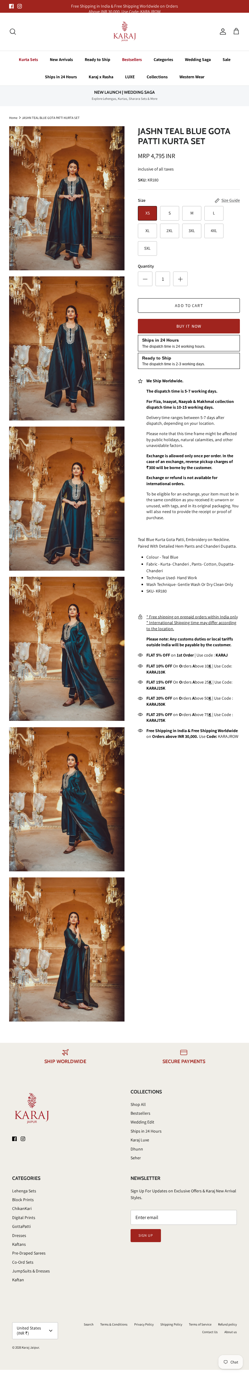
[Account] (222, 31)
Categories (163, 59)
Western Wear (191, 76)
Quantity (146, 266)
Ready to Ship (97, 59)
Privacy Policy (144, 1324)
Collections (157, 76)
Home (13, 117)
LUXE (130, 76)
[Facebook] (11, 6)
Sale (226, 59)
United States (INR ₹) (29, 1330)
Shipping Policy (171, 1324)
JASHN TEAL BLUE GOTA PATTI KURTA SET (51, 117)
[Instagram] (19, 6)
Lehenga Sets (24, 1191)
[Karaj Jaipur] (125, 32)
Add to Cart (189, 305)
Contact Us (210, 1332)
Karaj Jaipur (30, 1347)
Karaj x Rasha (101, 76)
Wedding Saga (198, 59)
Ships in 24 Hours (61, 76)
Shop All (138, 1104)
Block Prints (23, 1199)
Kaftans (19, 1244)
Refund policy (227, 1324)
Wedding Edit (142, 1122)
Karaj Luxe (140, 1140)
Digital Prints (23, 1217)
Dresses (19, 1235)
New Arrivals (61, 59)
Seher (136, 1157)
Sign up (145, 1235)
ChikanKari (22, 1208)
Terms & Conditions (114, 1324)
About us (230, 1332)
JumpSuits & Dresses (31, 1271)
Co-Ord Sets (22, 1262)
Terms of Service (200, 1324)
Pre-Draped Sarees (29, 1253)
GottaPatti (21, 1226)
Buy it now (188, 326)
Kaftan (18, 1279)
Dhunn (137, 1149)
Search (89, 1324)
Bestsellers (132, 59)
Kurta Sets (28, 59)
